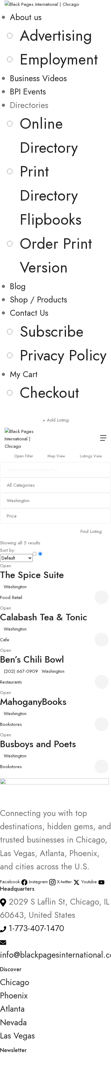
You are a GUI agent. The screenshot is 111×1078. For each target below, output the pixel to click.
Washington (15, 586)
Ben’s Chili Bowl (32, 659)
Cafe (4, 639)
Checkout (49, 392)
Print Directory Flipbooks (50, 195)
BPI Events (28, 91)
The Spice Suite (32, 574)
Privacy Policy (63, 355)
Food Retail (11, 597)
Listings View (90, 456)
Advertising (56, 35)
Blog (18, 286)
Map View (55, 456)
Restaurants (11, 682)
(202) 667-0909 (21, 671)
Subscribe (52, 331)
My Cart (24, 374)
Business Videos (38, 78)
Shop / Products (38, 299)
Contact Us (29, 313)
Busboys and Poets (38, 744)
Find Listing (91, 531)
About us (26, 17)
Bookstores (11, 724)
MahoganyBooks (33, 701)
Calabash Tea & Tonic (43, 617)
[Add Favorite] (103, 597)
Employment (59, 59)
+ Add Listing (56, 420)
